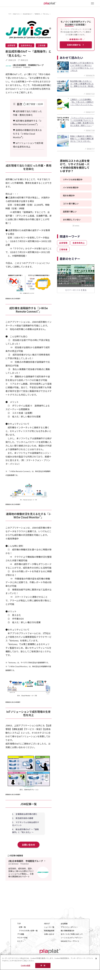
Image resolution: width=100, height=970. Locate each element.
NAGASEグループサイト (70, 941)
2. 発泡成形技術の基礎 (22, 818)
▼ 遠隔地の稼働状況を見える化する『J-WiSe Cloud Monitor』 (27, 133)
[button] (76, 179)
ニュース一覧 (49, 927)
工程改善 (41, 45)
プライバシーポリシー (69, 927)
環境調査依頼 (49, 931)
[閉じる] (96, 958)
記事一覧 (22, 927)
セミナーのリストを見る (76, 290)
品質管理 (11, 45)
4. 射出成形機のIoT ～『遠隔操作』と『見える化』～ (25, 831)
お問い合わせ (28, 844)
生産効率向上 (26, 45)
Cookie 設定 (25, 965)
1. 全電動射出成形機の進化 (24, 813)
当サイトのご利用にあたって (72, 934)
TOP (9, 14)
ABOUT (47, 924)
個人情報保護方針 (67, 931)
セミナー (20, 941)
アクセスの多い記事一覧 (28, 931)
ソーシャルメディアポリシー (72, 938)
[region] (50, 962)
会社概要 (64, 924)
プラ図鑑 (20, 934)
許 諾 (42, 965)
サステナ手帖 (22, 938)
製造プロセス (17, 14)
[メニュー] (92, 3)
